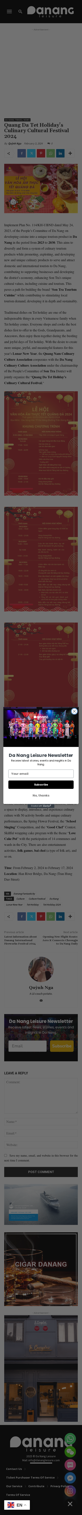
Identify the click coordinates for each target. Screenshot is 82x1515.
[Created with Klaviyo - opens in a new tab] (41, 806)
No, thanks (41, 795)
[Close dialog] (74, 711)
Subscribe (41, 784)
